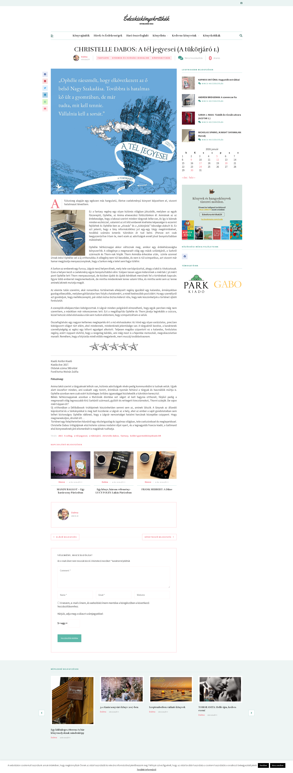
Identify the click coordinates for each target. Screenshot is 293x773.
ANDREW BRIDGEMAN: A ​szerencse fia (217, 97)
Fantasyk (103, 58)
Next (238, 283)
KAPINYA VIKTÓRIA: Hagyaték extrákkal (219, 79)
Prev (185, 283)
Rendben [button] (263, 765)
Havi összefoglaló (137, 35)
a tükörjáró (95, 435)
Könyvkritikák (212, 35)
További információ (146, 769)
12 (217, 159)
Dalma (84, 56)
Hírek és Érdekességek (108, 35)
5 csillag (68, 435)
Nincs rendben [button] (278, 765)
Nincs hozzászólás (194, 57)
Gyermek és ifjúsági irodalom (130, 58)
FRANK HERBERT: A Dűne (156, 489)
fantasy (124, 435)
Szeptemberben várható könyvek (167, 707)
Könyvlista (159, 35)
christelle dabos (110, 435)
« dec (185, 177)
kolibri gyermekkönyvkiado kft (145, 435)
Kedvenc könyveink (184, 35)
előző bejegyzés (66, 537)
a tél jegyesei (80, 435)
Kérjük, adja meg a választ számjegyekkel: (80, 613)
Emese (62, 482)
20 (226, 163)
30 (192, 170)
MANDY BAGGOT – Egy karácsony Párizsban (70, 491)
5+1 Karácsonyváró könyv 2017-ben (119, 707)
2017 (60, 435)
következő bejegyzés (158, 537)
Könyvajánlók (81, 35)
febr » (192, 177)
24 (200, 166)
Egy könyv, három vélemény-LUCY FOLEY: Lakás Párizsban (114, 491)
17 (200, 163)
